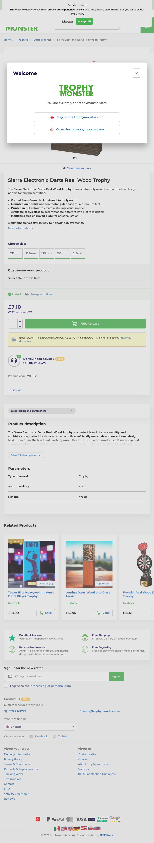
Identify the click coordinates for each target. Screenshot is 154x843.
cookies (36, 9)
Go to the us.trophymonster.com (79, 129)
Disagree (67, 21)
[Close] (136, 73)
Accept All (84, 21)
